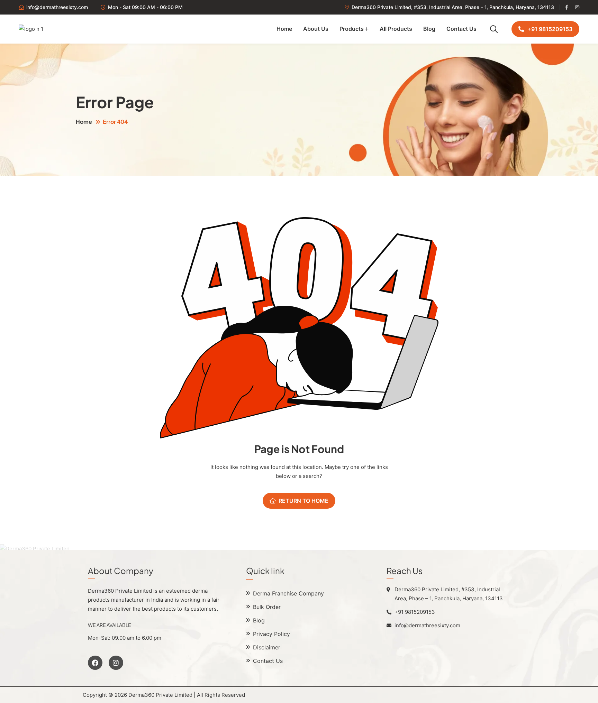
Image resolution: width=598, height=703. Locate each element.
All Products (396, 28)
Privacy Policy (271, 633)
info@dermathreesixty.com (57, 7)
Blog (429, 28)
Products (351, 28)
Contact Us (461, 28)
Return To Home (303, 500)
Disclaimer (266, 647)
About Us (315, 28)
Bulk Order (267, 606)
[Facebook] (95, 663)
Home (284, 28)
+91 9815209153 (549, 29)
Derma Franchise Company (288, 593)
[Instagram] (116, 663)
